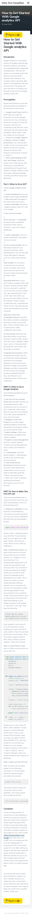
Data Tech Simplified (13, 2)
